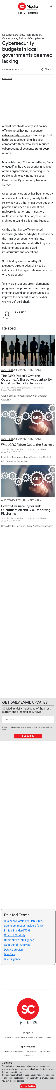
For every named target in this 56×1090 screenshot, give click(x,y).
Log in (21, 13)
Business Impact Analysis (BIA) (23, 925)
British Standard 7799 (17, 930)
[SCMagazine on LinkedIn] (35, 1023)
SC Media (8, 1037)
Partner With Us (28, 1055)
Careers (40, 1037)
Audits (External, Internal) (21, 370)
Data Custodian (13, 949)
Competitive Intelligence (19, 940)
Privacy (49, 1037)
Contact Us (31, 1037)
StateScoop (41, 148)
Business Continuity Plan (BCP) (23, 921)
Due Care (9, 954)
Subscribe (28, 736)
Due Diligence (12, 959)
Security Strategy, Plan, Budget (21, 34)
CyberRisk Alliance (19, 1037)
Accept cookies (28, 1086)
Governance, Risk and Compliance (23, 38)
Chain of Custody (14, 935)
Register (33, 13)
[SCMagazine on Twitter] (28, 1023)
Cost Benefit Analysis (17, 944)
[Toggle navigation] (5, 6)
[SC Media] (28, 6)
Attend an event (31, 1051)
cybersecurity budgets (16, 135)
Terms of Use (42, 727)
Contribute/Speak (18, 1051)
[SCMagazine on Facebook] (21, 1023)
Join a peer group (45, 1051)
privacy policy (48, 1078)
